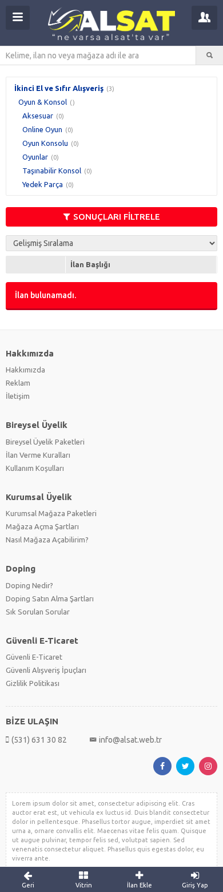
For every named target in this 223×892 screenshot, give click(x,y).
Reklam (18, 383)
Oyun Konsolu (45, 143)
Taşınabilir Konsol (51, 170)
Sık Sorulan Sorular (38, 612)
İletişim (18, 396)
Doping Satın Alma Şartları (50, 598)
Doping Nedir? (29, 585)
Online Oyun (42, 129)
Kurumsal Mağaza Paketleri (51, 513)
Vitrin (83, 885)
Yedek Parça (42, 184)
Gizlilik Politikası (32, 683)
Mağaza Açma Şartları (42, 526)
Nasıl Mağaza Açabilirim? (47, 540)
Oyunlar (35, 157)
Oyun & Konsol (42, 102)
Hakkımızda (25, 370)
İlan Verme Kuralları (38, 455)
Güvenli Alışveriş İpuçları (46, 670)
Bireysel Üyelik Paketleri (45, 442)
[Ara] (209, 55)
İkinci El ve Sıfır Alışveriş (58, 88)
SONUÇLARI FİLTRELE (116, 216)
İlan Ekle (139, 885)
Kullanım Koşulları (35, 468)
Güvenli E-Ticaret (34, 657)
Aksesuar (37, 116)
